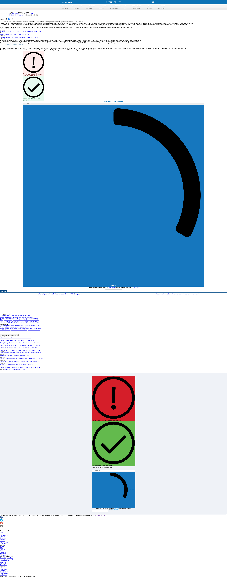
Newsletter (3, 553)
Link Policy (3, 562)
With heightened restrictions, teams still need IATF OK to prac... (60, 294)
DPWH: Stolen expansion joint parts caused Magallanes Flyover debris (20, 330)
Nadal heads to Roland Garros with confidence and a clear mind (177, 294)
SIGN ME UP (113, 285)
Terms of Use (111, 287)
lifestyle (105, 6)
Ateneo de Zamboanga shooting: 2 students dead (13, 327)
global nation (77, 6)
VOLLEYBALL (88, 8)
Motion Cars (3, 575)
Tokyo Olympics (20, 369)
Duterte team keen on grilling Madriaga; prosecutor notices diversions (20, 367)
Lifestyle (2, 536)
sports (150, 6)
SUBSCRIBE (132, 490)
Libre (1, 568)
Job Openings (4, 555)
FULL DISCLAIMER (98, 515)
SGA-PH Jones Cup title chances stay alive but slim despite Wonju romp (20, 31)
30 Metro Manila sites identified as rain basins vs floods (16, 364)
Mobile (2, 546)
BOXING (76, 8)
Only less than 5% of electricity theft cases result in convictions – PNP (19, 323)
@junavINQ (29, 13)
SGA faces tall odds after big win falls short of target (14, 34)
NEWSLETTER (161, 8)
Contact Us (3, 552)
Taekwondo (4, 13)
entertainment (120, 6)
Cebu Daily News (5, 572)
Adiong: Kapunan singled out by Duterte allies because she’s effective (19, 320)
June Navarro (15, 13)
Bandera (2, 570)
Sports (6, 369)
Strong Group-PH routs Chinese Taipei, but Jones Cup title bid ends (19, 318)
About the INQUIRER (6, 559)
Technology (3, 538)
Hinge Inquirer (4, 569)
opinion (162, 6)
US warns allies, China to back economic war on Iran (15, 315)
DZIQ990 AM (4, 573)
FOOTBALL (101, 8)
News (64, 6)
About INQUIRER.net (6, 558)
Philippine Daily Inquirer (16, 15)
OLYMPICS (149, 8)
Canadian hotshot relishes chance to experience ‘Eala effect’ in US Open (20, 37)
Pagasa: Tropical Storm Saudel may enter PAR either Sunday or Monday (20, 328)
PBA (125, 8)
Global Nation (4, 542)
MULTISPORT (136, 8)
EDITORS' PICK (5, 335)
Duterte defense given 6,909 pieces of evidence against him (16, 317)
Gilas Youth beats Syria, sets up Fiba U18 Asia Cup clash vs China (18, 321)
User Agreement (4, 560)
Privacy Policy (136, 287)
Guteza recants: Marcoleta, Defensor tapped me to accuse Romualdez (19, 325)
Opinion (2, 541)
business (92, 6)
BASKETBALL (65, 8)
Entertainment (4, 535)
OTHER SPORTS (114, 8)
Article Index (3, 565)
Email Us (2, 549)
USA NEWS (3, 543)
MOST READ (14, 335)
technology (137, 6)
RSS (1, 548)
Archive (2, 551)
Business (2, 539)
